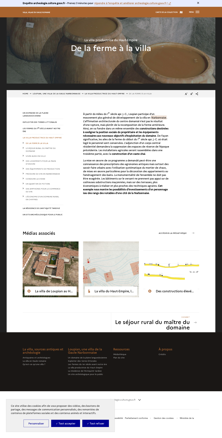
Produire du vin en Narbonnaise (43, 173)
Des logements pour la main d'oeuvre (41, 162)
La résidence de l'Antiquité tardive (41, 208)
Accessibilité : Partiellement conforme (129, 418)
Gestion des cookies (164, 418)
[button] (197, 93)
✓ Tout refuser (95, 423)
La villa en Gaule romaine (34, 360)
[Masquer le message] (198, 3)
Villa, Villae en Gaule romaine (36, 12)
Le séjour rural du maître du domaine (41, 149)
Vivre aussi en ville (36, 156)
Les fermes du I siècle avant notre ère (41, 130)
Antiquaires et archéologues (36, 357)
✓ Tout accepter (65, 423)
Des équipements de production (43, 168)
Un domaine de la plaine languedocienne (35, 114)
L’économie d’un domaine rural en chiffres (42, 198)
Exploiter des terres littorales (40, 122)
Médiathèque (119, 354)
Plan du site (119, 357)
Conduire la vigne (35, 178)
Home (25, 93)
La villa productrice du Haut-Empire (105, 93)
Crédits (162, 354)
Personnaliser (36, 423)
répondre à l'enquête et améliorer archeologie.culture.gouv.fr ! (131, 3)
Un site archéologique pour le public (43, 214)
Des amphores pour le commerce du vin (43, 190)
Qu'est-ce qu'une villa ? (34, 364)
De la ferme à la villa (37, 143)
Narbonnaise (158, 117)
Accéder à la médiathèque (173, 233)
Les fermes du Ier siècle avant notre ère (87, 364)
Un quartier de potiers (38, 183)
